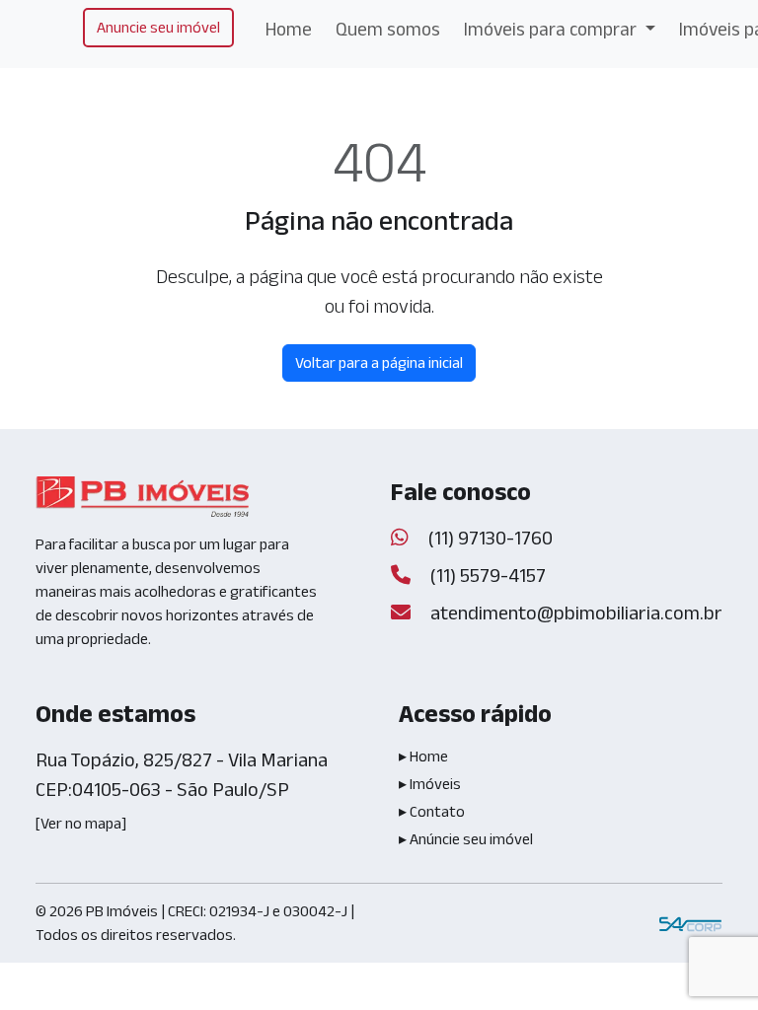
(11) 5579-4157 (486, 575)
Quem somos (388, 29)
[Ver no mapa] (81, 823)
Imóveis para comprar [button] (552, 29)
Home (288, 29)
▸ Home (423, 756)
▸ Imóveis (430, 783)
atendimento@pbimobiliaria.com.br (576, 612)
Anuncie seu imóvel (158, 27)
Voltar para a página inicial (379, 362)
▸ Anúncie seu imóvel (466, 838)
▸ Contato (432, 811)
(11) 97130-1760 (488, 537)
